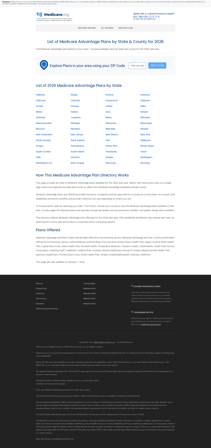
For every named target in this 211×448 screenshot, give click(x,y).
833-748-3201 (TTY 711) (146, 16)
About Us (39, 284)
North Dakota (77, 140)
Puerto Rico (111, 145)
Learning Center (89, 284)
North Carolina (43, 140)
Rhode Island (147, 145)
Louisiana (75, 117)
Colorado (75, 100)
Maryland (145, 117)
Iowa (108, 111)
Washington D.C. (44, 163)
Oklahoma (145, 140)
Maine (109, 117)
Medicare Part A (90, 289)
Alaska (74, 94)
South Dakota (77, 151)
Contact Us (40, 294)
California (41, 100)
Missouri (40, 128)
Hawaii (109, 106)
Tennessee (111, 151)
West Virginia (77, 163)
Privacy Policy (41, 289)
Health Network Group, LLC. (105, 342)
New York (145, 134)
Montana (75, 128)
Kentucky (40, 117)
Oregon (39, 145)
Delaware (145, 100)
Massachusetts (44, 123)
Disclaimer (40, 304)
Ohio (108, 140)
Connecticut (112, 100)
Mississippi (146, 123)
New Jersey (77, 134)
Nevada (144, 128)
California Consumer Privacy (47, 309)
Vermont (75, 157)
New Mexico (112, 134)
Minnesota (111, 123)
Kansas (144, 111)
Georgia (75, 106)
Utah (38, 157)
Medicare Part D (90, 304)
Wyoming (145, 163)
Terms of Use (41, 299)
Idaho (143, 106)
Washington (146, 157)
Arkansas (145, 94)
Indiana (74, 111)
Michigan (75, 123)
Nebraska (110, 128)
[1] (174, 13)
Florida (39, 106)
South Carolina (43, 151)
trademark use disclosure (151, 324)
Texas (143, 151)
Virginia (109, 157)
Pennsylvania (77, 145)
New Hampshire (44, 134)
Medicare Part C (90, 299)
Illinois (39, 111)
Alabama (40, 94)
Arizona (109, 94)
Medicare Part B (90, 294)
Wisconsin (111, 163)
